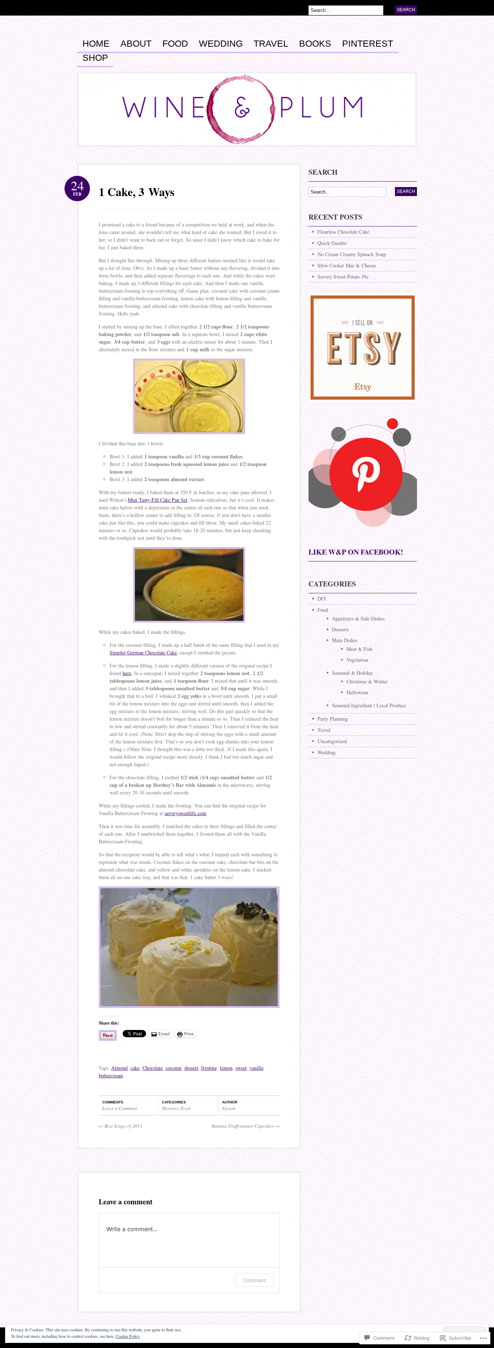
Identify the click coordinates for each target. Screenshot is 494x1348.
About (136, 43)
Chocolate (152, 1067)
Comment (254, 1280)
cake (135, 1067)
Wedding (221, 43)
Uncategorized (332, 741)
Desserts (170, 1108)
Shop (95, 58)
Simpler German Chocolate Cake (143, 652)
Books (315, 43)
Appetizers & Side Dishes (358, 618)
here (127, 673)
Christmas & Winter (367, 681)
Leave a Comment (119, 1108)
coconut (174, 1067)
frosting (209, 1067)
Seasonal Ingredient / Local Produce (369, 705)
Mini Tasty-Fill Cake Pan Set (157, 499)
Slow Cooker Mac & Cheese (347, 265)
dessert (191, 1067)
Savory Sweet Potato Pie (343, 276)
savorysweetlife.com (185, 813)
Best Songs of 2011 (120, 1126)
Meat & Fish (359, 648)
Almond (119, 1067)
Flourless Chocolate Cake (343, 231)
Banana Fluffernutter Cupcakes (246, 1126)
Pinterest (367, 43)
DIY (322, 598)
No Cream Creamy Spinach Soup (352, 254)
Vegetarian (357, 659)
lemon (226, 1067)
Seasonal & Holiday (352, 672)
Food (175, 43)
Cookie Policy (128, 1336)
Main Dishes (344, 640)
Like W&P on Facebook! (355, 552)
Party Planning (333, 718)
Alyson (228, 1108)
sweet (241, 1067)
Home (96, 43)
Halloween (357, 692)
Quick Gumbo (332, 242)
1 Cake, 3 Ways (136, 191)
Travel (271, 43)
